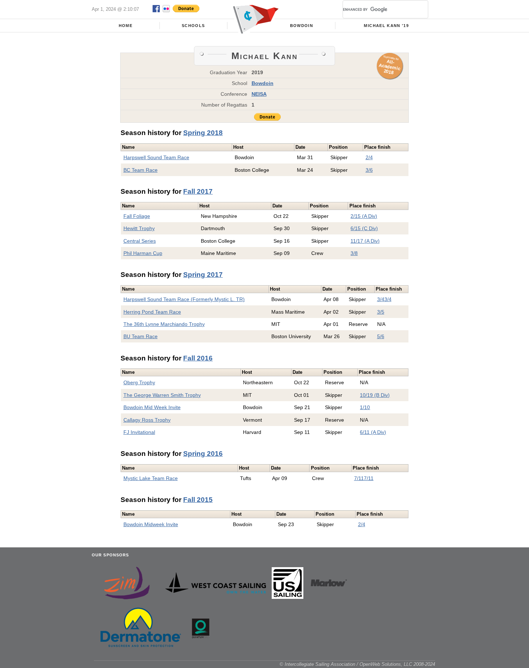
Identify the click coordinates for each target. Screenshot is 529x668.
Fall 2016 (198, 358)
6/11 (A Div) (373, 432)
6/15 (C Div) (364, 228)
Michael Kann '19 (386, 25)
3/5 (380, 312)
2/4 (369, 157)
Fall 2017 (198, 191)
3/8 (354, 253)
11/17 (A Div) (365, 241)
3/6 (369, 170)
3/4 (380, 299)
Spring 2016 (203, 453)
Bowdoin (301, 25)
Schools (193, 25)
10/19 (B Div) (375, 395)
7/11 (359, 478)
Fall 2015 (198, 499)
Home (125, 25)
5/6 (380, 336)
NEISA (259, 94)
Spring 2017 (203, 274)
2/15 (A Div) (364, 216)
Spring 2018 (203, 132)
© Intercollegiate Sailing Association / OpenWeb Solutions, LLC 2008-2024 (357, 664)
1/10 (365, 407)
